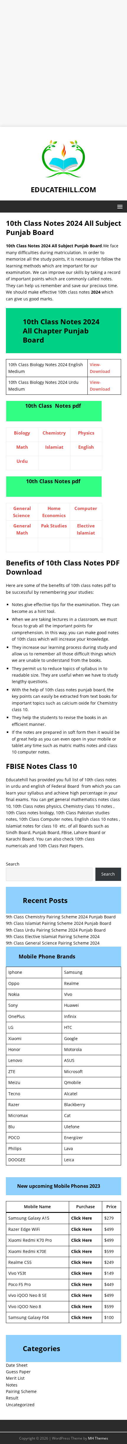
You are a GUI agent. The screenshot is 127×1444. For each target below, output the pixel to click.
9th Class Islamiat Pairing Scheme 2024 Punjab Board (58, 923)
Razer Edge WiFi (24, 1229)
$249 (109, 1262)
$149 (109, 1273)
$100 (109, 1317)
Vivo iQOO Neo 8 (24, 1306)
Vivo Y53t (17, 1273)
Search (12, 864)
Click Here (81, 1218)
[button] (119, 206)
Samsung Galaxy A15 (28, 1218)
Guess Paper (18, 1371)
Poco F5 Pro (19, 1284)
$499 (109, 1229)
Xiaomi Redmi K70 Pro (30, 1240)
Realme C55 (20, 1262)
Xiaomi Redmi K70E (27, 1251)
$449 (109, 1284)
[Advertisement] (63, 63)
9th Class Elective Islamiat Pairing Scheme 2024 (53, 936)
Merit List (15, 1378)
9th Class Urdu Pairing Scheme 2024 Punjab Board (56, 930)
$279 (109, 1218)
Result (12, 1398)
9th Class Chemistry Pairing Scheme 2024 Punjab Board (61, 917)
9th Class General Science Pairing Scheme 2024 (53, 943)
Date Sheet (16, 1365)
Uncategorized (20, 1404)
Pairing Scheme (21, 1391)
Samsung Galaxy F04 (28, 1317)
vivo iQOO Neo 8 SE (27, 1295)
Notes (11, 1385)
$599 (109, 1251)
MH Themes (98, 1438)
